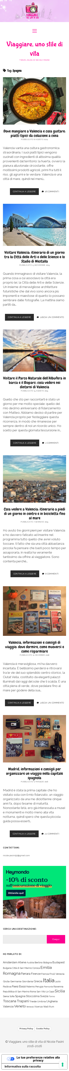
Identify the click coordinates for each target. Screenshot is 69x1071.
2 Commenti (52, 443)
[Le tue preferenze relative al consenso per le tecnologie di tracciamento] (62, 1064)
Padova (7, 986)
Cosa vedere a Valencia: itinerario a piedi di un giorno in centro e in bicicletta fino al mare (34, 513)
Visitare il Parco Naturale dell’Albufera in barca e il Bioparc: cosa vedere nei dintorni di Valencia (34, 382)
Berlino (39, 962)
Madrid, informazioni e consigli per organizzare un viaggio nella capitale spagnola (34, 773)
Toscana (9, 1001)
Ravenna (58, 986)
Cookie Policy (42, 1028)
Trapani (23, 1001)
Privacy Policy (26, 1028)
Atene (22, 962)
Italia (48, 980)
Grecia (38, 981)
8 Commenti (52, 574)
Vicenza (38, 1006)
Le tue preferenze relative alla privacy (38, 1059)
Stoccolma (33, 996)
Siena (6, 996)
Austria (30, 962)
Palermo (30, 986)
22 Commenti (52, 834)
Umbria (41, 1001)
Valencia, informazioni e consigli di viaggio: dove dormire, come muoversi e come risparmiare (34, 647)
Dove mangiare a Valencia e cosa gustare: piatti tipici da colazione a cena (34, 133)
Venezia (30, 1007)
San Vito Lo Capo (45, 991)
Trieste (33, 1001)
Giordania (27, 981)
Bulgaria (7, 968)
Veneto (20, 1006)
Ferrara (25, 973)
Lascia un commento (52, 317)
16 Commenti (52, 191)
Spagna (20, 996)
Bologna (47, 962)
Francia (45, 974)
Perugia (39, 986)
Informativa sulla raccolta (23, 1066)
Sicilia (60, 991)
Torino (52, 996)
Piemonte (48, 987)
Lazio (58, 981)
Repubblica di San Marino (16, 991)
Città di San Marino (22, 968)
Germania (15, 981)
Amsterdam (10, 962)
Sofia (12, 996)
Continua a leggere (26, 192)
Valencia (8, 1006)
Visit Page (34, 11)
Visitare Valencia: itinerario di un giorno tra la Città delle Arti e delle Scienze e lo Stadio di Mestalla (34, 257)
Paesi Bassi (19, 986)
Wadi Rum (48, 1006)
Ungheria (52, 1001)
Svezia (44, 996)
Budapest (58, 962)
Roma (33, 991)
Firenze (36, 973)
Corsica (36, 968)
